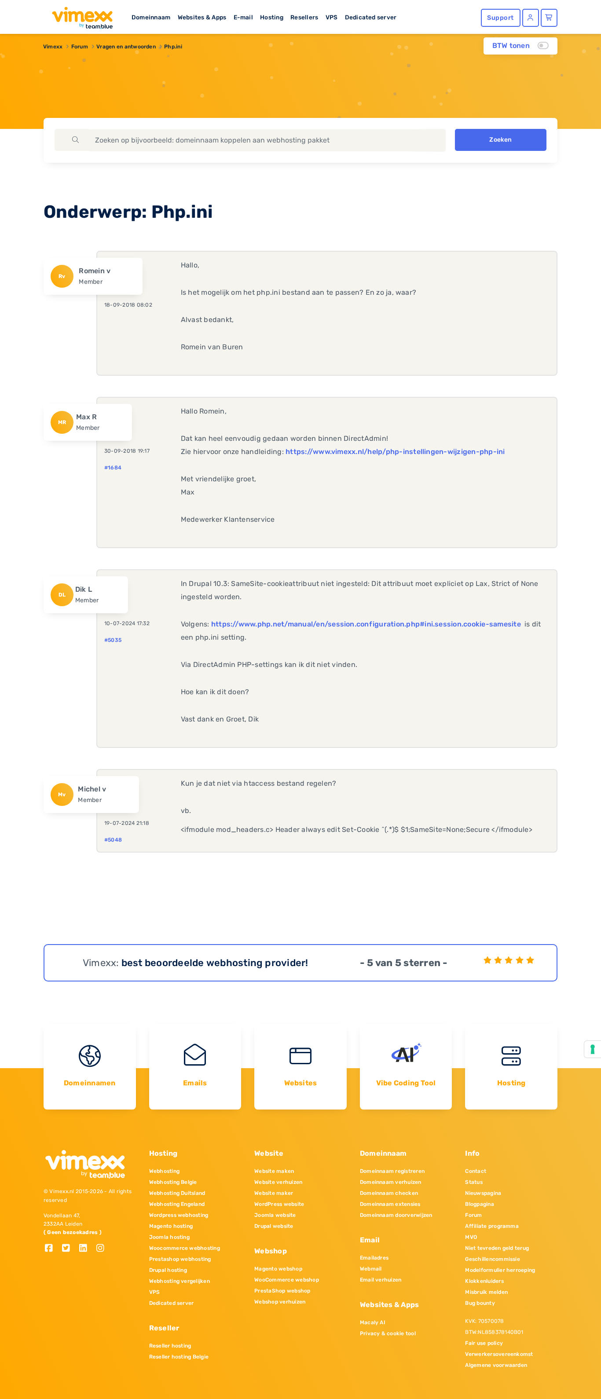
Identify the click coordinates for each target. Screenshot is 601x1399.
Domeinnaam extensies (390, 1204)
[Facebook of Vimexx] (52, 1249)
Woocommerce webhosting (184, 1248)
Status (473, 1182)
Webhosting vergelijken (179, 1281)
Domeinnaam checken (389, 1193)
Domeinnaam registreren (392, 1171)
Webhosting (164, 1171)
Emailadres (374, 1258)
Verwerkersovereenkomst (499, 1354)
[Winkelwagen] (549, 18)
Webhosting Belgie (173, 1182)
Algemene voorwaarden (496, 1365)
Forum (79, 47)
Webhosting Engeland (177, 1204)
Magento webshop (278, 1269)
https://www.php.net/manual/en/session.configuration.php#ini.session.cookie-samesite (366, 624)
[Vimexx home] (79, 15)
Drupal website (273, 1226)
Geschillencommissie (492, 1259)
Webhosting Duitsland (177, 1193)
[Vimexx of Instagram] (102, 1249)
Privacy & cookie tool (388, 1333)
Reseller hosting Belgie (179, 1357)
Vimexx (52, 47)
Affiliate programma (492, 1226)
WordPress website (279, 1204)
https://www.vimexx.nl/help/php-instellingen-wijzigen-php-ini (395, 451)
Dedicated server (371, 17)
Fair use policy (484, 1343)
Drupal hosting (168, 1270)
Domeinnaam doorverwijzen (396, 1215)
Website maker (273, 1193)
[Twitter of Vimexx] (69, 1249)
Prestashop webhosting (180, 1259)
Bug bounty (480, 1303)
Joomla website (275, 1215)
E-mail (243, 17)
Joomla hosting (169, 1237)
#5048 (113, 840)
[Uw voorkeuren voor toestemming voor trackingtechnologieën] (592, 1049)
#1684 (112, 468)
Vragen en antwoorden (126, 47)
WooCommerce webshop (286, 1280)
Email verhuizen (381, 1280)
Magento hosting (171, 1226)
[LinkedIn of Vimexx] (86, 1249)
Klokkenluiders (484, 1281)
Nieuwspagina (483, 1193)
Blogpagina (479, 1204)
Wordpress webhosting (179, 1215)
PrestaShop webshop (282, 1291)
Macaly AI (372, 1322)
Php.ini (173, 47)
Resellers (304, 17)
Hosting (271, 17)
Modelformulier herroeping (500, 1270)
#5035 (112, 640)
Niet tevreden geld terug (497, 1248)
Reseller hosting (170, 1346)
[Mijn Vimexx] (530, 18)
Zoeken (500, 139)
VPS (332, 17)
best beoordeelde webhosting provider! (214, 963)
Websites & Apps (202, 17)
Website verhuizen (278, 1182)
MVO (471, 1237)
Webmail (371, 1269)
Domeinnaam (151, 17)
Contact (475, 1171)
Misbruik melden (486, 1292)
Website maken (274, 1171)
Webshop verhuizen (279, 1302)
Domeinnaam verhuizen (390, 1182)
